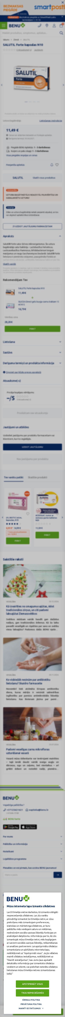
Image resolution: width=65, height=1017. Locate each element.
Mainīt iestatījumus (30, 1008)
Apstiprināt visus (32, 984)
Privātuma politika (31, 1004)
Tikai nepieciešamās (32, 993)
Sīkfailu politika (31, 1000)
